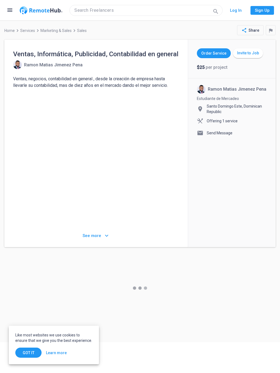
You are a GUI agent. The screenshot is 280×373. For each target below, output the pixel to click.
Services (27, 30)
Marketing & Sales (56, 30)
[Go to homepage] (41, 10)
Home (9, 30)
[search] (146, 10)
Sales (82, 30)
